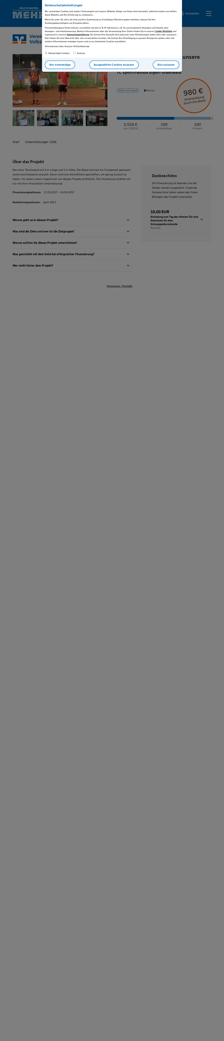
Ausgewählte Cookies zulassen (114, 64)
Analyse (80, 53)
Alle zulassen (166, 64)
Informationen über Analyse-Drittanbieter (66, 46)
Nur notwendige (60, 64)
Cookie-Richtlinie (163, 31)
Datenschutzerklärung (78, 34)
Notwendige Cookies (58, 53)
